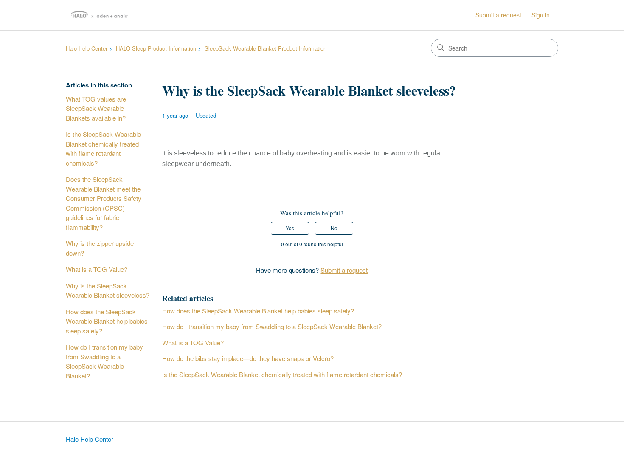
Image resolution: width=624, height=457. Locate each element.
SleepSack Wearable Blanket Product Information (265, 48)
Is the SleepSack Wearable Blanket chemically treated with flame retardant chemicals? (103, 148)
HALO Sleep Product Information (156, 48)
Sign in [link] (540, 15)
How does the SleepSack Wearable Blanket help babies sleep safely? (107, 321)
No (334, 227)
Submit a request (498, 15)
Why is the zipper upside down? (100, 248)
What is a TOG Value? (96, 269)
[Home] (99, 15)
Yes (290, 227)
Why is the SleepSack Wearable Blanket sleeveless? (107, 290)
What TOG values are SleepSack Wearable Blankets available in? (96, 108)
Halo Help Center (86, 48)
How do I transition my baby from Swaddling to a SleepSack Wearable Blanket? (104, 361)
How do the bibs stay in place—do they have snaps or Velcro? (248, 358)
